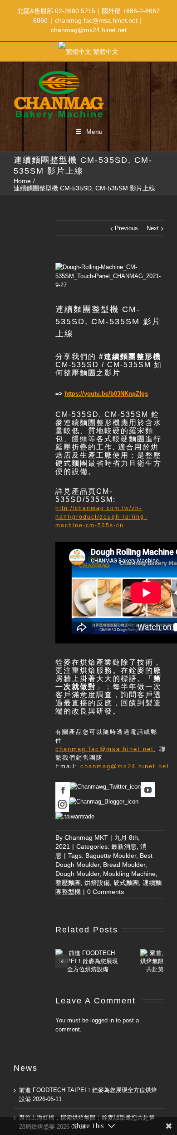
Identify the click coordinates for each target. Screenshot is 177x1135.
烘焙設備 (97, 882)
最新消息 (124, 846)
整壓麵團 (68, 882)
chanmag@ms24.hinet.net (124, 766)
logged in (102, 1020)
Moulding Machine (129, 873)
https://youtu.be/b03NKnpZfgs (106, 393)
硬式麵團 (126, 882)
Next (153, 228)
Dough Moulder (77, 873)
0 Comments (105, 891)
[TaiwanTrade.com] (74, 816)
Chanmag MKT (86, 837)
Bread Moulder (124, 864)
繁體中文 (105, 51)
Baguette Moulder (110, 855)
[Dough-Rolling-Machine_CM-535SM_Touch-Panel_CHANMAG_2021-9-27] (109, 276)
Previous (126, 228)
